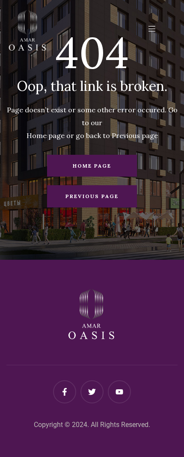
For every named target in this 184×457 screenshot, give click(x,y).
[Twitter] (92, 391)
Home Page (92, 165)
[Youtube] (119, 391)
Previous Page (92, 196)
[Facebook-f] (64, 391)
